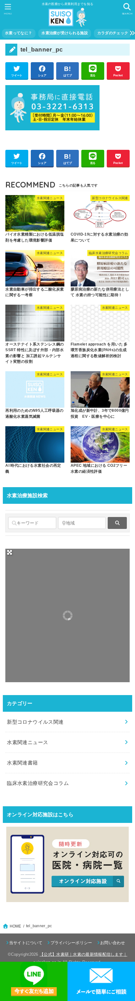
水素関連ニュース (27, 742)
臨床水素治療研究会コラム (38, 783)
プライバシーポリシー (71, 942)
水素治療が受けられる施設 (64, 33)
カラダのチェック (112, 33)
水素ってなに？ (18, 33)
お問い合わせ (112, 942)
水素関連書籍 (22, 762)
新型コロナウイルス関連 (35, 722)
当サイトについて (25, 942)
